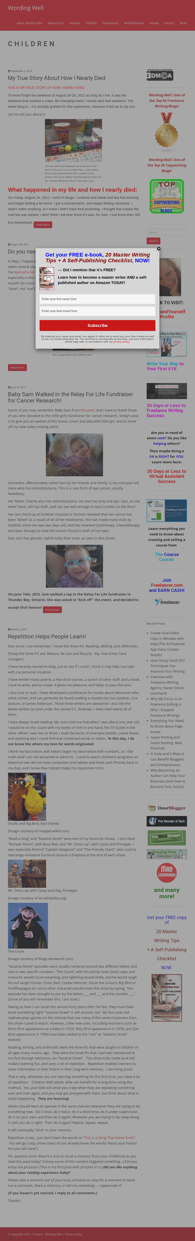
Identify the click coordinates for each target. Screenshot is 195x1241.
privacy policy (121, 341)
